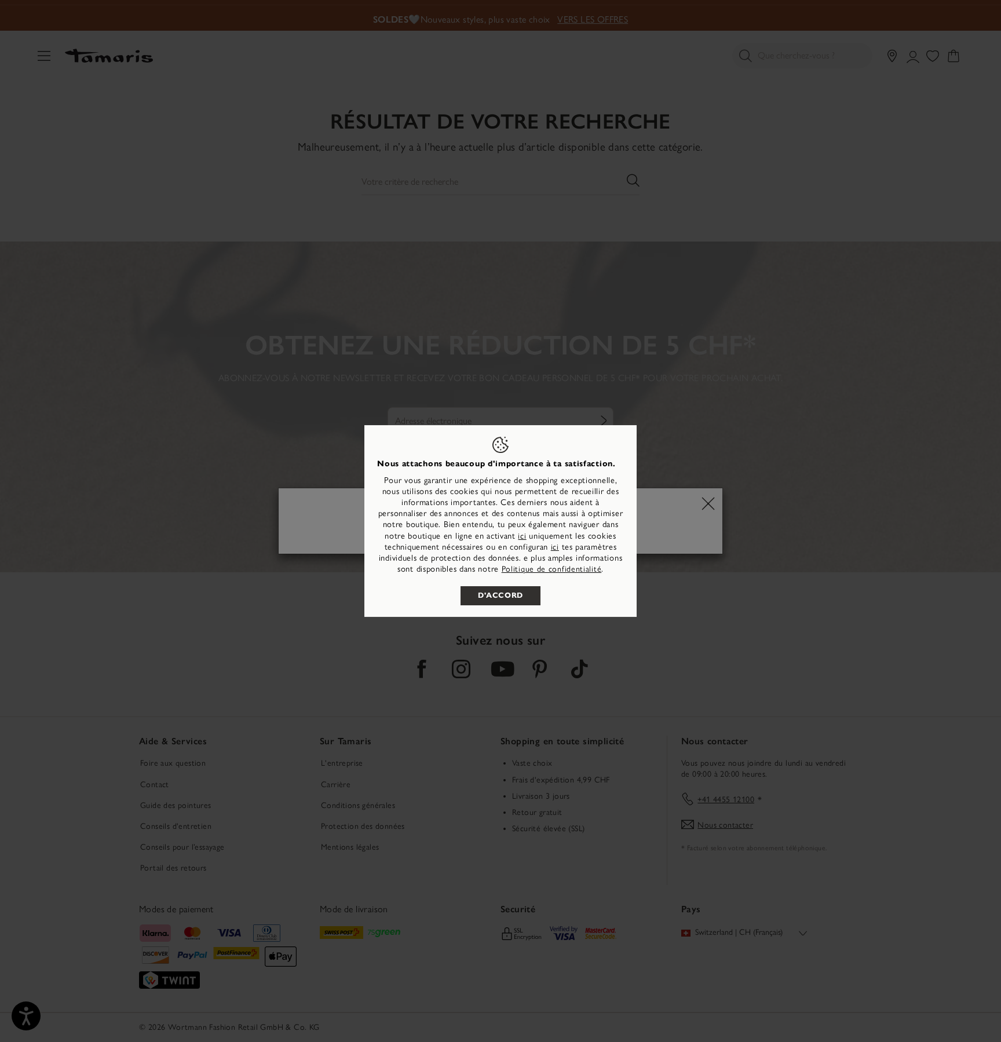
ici (522, 536)
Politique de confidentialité (552, 569)
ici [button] (555, 547)
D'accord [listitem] (500, 595)
